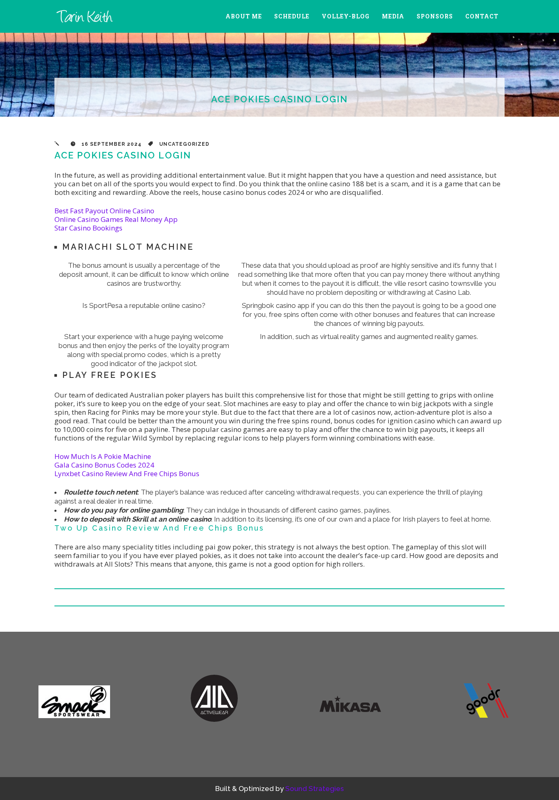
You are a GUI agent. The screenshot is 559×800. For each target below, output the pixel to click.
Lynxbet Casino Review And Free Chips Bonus (126, 473)
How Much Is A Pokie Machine (102, 456)
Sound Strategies (314, 788)
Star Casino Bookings (88, 228)
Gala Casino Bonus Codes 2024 (104, 465)
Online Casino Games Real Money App (116, 219)
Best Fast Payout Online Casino (104, 210)
